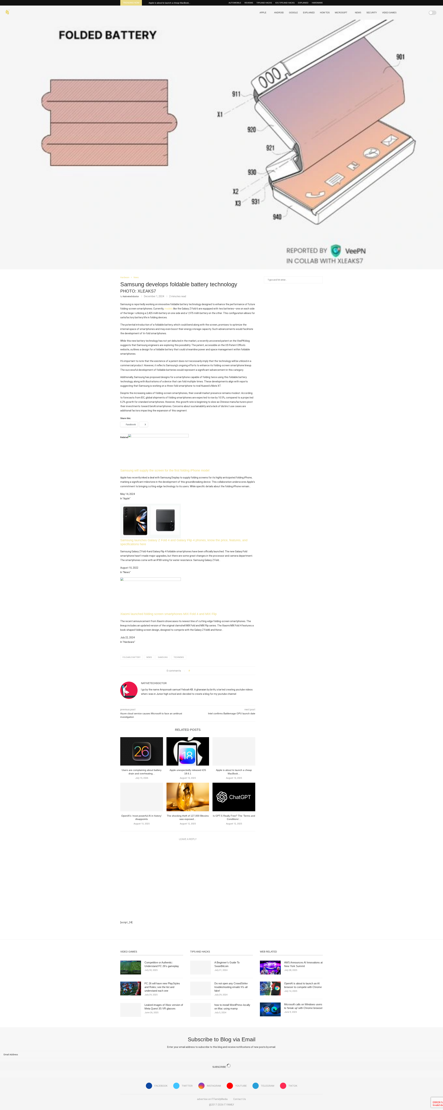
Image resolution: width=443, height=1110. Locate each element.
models (168, 308)
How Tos (325, 12)
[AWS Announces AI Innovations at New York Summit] (270, 967)
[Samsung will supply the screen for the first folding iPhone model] (158, 436)
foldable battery (132, 657)
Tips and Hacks (264, 3)
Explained (303, 3)
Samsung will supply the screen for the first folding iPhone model (164, 470)
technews (179, 657)
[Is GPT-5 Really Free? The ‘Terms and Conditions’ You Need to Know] (234, 797)
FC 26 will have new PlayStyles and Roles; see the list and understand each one (162, 987)
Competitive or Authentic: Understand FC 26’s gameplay (161, 964)
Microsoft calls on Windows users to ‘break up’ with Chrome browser (303, 1006)
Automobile (235, 3)
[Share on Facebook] (194, 670)
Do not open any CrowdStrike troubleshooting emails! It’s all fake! (231, 987)
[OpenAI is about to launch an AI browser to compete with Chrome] (270, 988)
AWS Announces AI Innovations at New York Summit (303, 964)
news (149, 657)
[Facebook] (408, 13)
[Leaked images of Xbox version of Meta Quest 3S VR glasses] (130, 1010)
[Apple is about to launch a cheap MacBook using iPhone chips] (234, 751)
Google (293, 12)
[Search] (421, 13)
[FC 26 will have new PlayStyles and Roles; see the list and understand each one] (130, 988)
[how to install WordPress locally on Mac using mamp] (200, 1010)
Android (279, 12)
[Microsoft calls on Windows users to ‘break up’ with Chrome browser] (270, 1009)
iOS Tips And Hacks (285, 3)
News (358, 12)
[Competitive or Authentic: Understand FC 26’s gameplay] (130, 967)
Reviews (249, 3)
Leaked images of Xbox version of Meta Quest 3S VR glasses (163, 1006)
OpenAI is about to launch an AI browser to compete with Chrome (303, 985)
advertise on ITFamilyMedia (212, 1099)
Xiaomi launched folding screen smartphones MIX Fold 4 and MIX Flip (168, 614)
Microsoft (341, 12)
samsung (163, 657)
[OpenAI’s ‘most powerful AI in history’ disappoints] (141, 797)
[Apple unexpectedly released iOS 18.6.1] (187, 751)
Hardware (317, 3)
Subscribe (219, 1067)
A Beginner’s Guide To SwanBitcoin (226, 964)
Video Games (389, 12)
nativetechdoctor (131, 296)
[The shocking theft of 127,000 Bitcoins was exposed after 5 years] (187, 797)
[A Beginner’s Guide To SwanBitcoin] (200, 967)
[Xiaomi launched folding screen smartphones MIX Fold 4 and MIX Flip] (150, 579)
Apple (263, 12)
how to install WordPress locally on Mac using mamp (232, 1006)
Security (371, 12)
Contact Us (239, 1099)
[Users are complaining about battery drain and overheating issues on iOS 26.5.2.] (141, 751)
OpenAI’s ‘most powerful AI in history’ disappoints (172, 3)
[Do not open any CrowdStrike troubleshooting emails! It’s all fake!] (200, 988)
